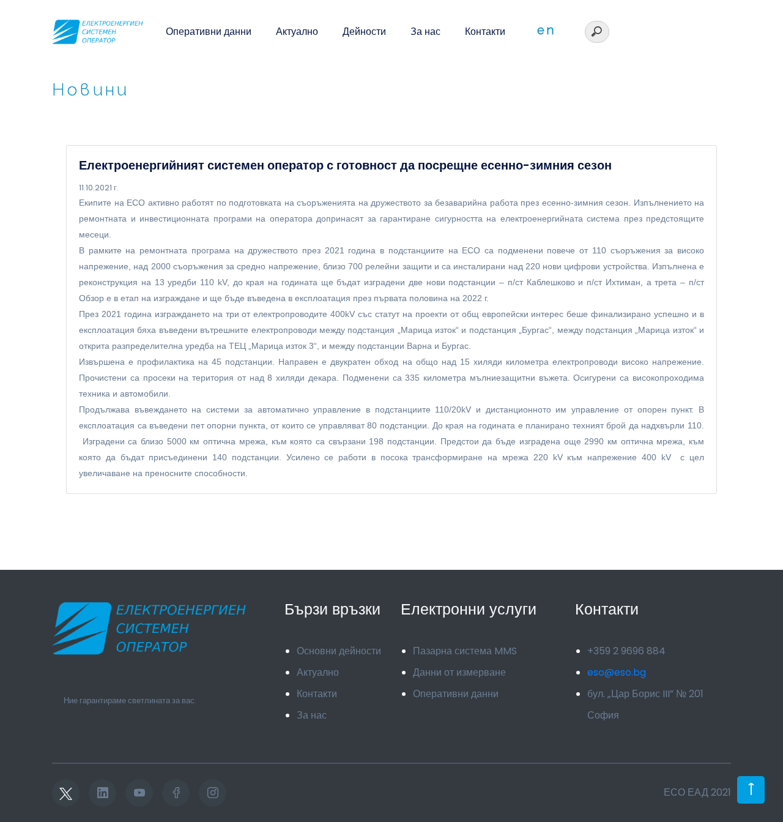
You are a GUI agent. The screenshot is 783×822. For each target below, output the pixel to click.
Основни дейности (339, 651)
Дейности (364, 31)
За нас (425, 31)
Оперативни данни (208, 31)
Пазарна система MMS (465, 651)
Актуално (297, 31)
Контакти (485, 31)
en (546, 30)
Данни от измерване (459, 672)
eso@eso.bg (616, 672)
